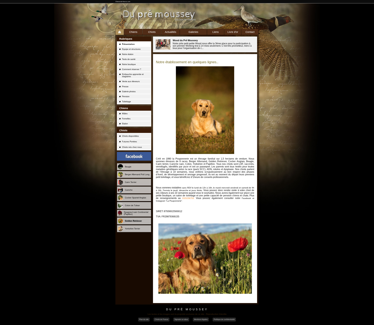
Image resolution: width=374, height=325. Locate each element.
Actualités (170, 32)
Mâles (125, 113)
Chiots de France (161, 319)
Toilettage (126, 101)
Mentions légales (201, 319)
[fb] (134, 156)
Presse (125, 86)
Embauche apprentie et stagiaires (133, 75)
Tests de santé (128, 59)
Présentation (128, 44)
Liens (215, 32)
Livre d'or (232, 32)
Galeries (193, 32)
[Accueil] (119, 32)
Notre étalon (127, 54)
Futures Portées (129, 141)
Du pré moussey (159, 14)
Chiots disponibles (130, 136)
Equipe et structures (131, 49)
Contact (249, 32)
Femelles (126, 118)
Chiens (133, 32)
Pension (125, 96)
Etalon (125, 123)
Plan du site (144, 319)
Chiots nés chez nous (132, 147)
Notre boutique (129, 64)
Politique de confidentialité (224, 319)
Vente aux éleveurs (131, 81)
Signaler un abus (181, 319)
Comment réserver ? (131, 69)
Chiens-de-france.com (122, 1)
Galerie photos (129, 91)
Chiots (152, 32)
